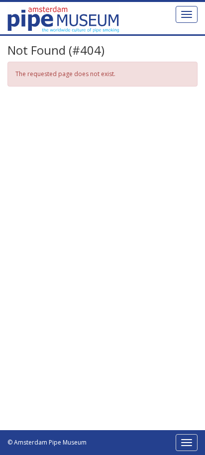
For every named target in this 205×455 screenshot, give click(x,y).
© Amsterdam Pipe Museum (47, 442)
